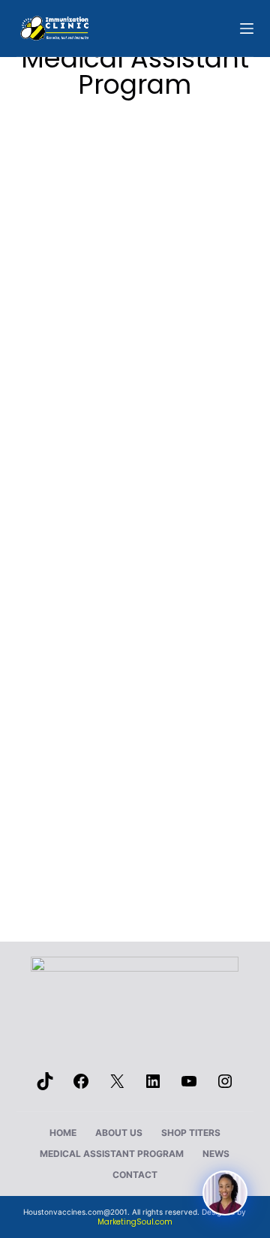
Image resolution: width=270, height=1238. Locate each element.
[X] (117, 1086)
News (216, 1153)
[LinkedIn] (153, 1086)
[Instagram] (225, 1086)
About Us (118, 1132)
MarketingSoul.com (135, 1221)
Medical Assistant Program (112, 1153)
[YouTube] (189, 1086)
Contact (135, 1174)
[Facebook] (81, 1086)
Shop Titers (190, 1132)
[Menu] (247, 28)
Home (63, 1132)
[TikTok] (45, 1086)
